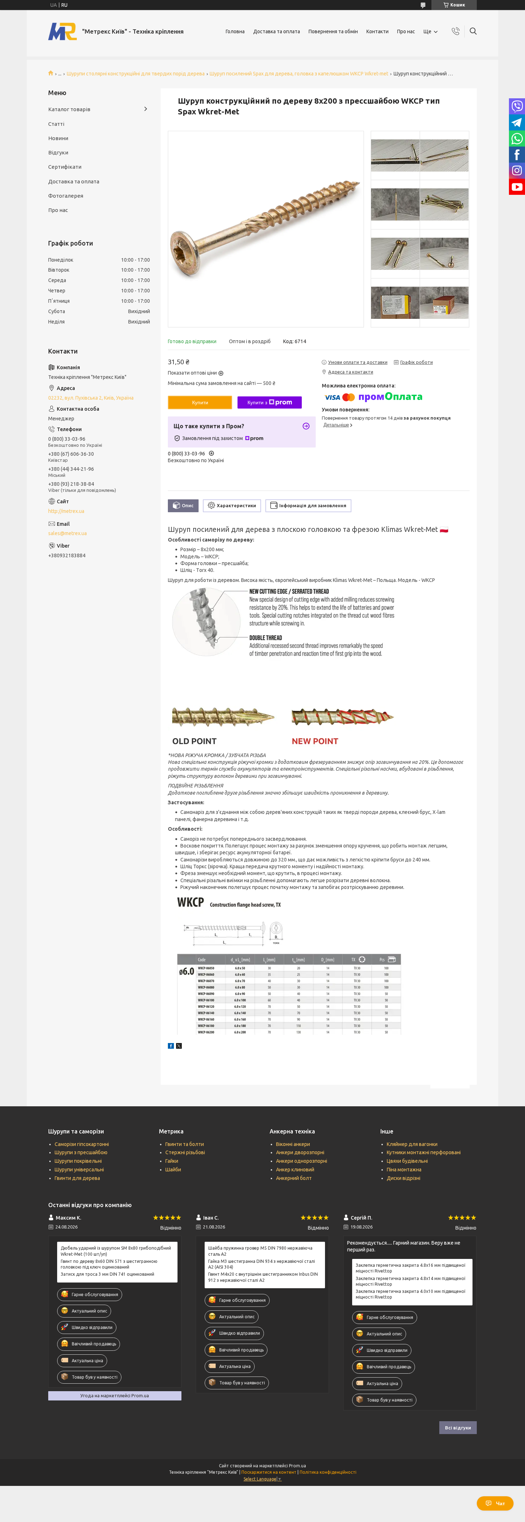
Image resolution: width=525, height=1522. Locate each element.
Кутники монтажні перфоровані (424, 1152)
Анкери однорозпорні (301, 1161)
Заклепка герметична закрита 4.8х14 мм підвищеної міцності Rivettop (410, 1281)
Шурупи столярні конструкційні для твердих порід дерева (136, 73)
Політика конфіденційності (328, 1472)
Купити (200, 402)
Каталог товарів (69, 109)
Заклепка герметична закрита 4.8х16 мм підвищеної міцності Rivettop (410, 1268)
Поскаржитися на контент (268, 1472)
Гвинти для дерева (77, 1178)
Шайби (173, 1169)
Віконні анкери (293, 1144)
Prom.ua (297, 1465)
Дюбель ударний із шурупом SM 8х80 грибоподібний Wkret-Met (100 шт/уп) (116, 1251)
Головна (235, 31)
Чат (500, 1503)
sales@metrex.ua (67, 533)
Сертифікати (64, 167)
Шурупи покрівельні (78, 1161)
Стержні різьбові (185, 1152)
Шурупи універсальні (79, 1169)
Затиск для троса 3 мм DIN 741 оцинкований (107, 1274)
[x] (179, 1047)
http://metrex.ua (66, 511)
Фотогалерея (65, 196)
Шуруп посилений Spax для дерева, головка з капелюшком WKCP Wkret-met (299, 73)
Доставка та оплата (276, 31)
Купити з (257, 402)
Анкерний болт (294, 1178)
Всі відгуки (458, 1427)
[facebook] (171, 1047)
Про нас (406, 31)
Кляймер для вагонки (412, 1144)
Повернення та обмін (333, 31)
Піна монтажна (404, 1169)
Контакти (377, 31)
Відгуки (58, 152)
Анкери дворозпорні (300, 1152)
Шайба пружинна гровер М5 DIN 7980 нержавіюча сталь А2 (260, 1251)
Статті (56, 124)
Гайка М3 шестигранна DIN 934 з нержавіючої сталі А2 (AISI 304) (261, 1264)
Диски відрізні (403, 1178)
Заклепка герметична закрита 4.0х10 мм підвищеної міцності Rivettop (410, 1294)
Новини (58, 138)
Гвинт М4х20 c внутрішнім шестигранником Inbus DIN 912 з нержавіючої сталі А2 (263, 1277)
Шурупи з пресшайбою (81, 1152)
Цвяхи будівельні (407, 1161)
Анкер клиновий (295, 1169)
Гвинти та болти (184, 1144)
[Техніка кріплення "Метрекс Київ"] (62, 31)
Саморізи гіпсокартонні (82, 1144)
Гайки (171, 1161)
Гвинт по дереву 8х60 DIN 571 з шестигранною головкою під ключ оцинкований (109, 1264)
